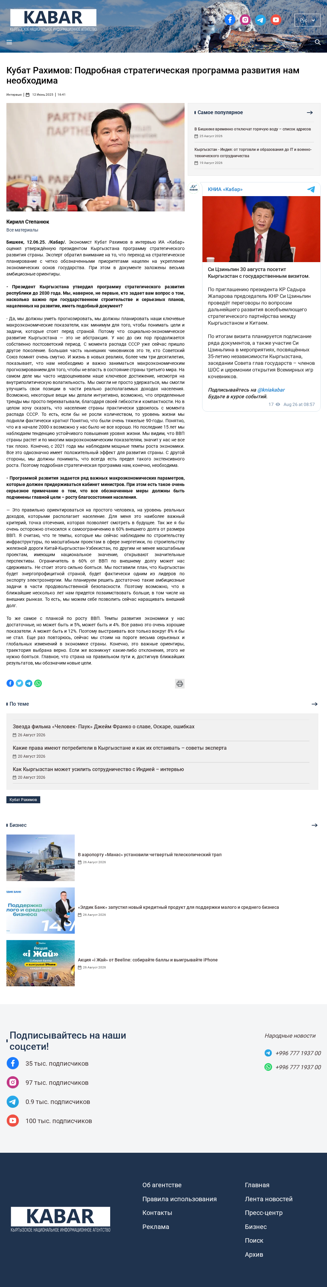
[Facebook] (10, 684)
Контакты (157, 1213)
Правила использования (179, 1199)
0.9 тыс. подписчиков (58, 1102)
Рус (303, 20)
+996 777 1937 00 (298, 1053)
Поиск (254, 1240)
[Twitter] (19, 684)
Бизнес (256, 1227)
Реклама (155, 1227)
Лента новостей (269, 1199)
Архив (254, 1254)
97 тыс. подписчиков (57, 1082)
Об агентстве (162, 1185)
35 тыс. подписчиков (57, 1063)
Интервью (14, 94)
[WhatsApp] (38, 684)
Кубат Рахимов (23, 800)
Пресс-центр (264, 1213)
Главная (257, 1185)
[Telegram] (29, 684)
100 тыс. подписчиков (59, 1121)
